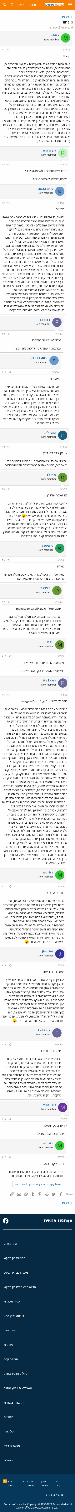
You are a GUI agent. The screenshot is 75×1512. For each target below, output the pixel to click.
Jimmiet (47, 951)
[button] (69, 5)
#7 (3, 602)
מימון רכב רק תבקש (16, 1272)
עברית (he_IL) (53, 1495)
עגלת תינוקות (12, 1301)
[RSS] (5, 1481)
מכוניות (8, 1344)
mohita (66, 27)
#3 (3, 202)
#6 (3, 560)
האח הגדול (10, 1243)
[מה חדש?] (12, 4)
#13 (4, 1044)
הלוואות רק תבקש (15, 1258)
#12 (4, 372)
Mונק (50, 642)
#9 (3, 694)
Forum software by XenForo (31, 1505)
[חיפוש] (4, 4)
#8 (3, 334)
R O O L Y (49, 150)
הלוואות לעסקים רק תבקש (20, 1287)
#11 (4, 965)
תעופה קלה (11, 1359)
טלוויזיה (8, 1417)
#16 (4, 1157)
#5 (3, 489)
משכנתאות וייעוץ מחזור (18, 1388)
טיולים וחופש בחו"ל (15, 1373)
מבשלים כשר (12, 1445)
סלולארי (9, 1431)
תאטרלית (50, 432)
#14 (4, 1119)
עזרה (22, 1481)
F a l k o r (44, 320)
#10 (4, 886)
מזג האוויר (10, 1330)
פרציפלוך (47, 545)
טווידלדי (51, 475)
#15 (4, 656)
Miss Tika (49, 1105)
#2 (3, 164)
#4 (3, 446)
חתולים (8, 1460)
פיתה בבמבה (45, 188)
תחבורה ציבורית (13, 1402)
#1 (3, 49)
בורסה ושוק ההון (14, 1316)
